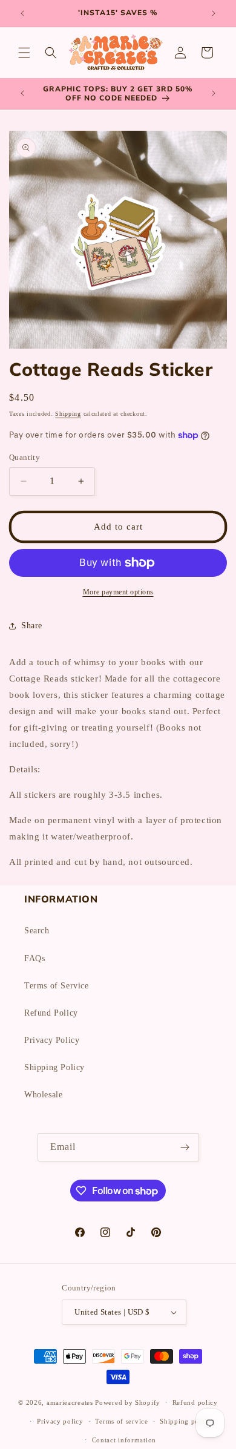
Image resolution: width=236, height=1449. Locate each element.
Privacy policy (60, 1421)
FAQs (34, 958)
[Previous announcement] (22, 13)
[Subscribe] (185, 1147)
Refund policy (195, 1402)
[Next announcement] (213, 13)
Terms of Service (56, 985)
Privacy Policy (51, 1040)
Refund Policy (51, 1012)
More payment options (118, 592)
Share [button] (31, 625)
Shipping (68, 413)
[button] (24, 52)
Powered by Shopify (127, 1402)
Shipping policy (185, 1421)
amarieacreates (70, 1402)
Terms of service (121, 1421)
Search (37, 930)
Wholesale (43, 1094)
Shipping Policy (54, 1067)
